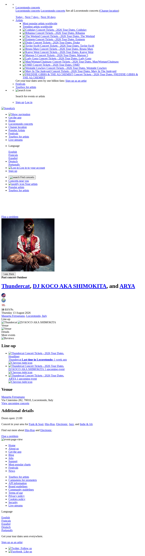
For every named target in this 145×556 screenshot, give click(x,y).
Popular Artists (16, 130)
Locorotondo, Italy (36, 315)
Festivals (20, 83)
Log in (28, 102)
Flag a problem (9, 216)
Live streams (15, 139)
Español (13, 158)
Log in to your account (32, 167)
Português (14, 164)
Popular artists (16, 187)
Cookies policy (16, 499)
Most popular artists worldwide (40, 23)
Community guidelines (21, 489)
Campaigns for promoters (22, 480)
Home (11, 120)
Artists (19, 20)
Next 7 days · (32, 17)
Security (13, 502)
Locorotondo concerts (28, 7)
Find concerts (27, 177)
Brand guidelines (17, 486)
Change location (109, 10)
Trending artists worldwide (38, 26)
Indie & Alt (86, 424)
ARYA (127, 286)
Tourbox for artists (26, 87)
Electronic (62, 424)
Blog (11, 454)
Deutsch (13, 161)
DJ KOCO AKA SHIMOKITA (69, 286)
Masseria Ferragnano (13, 315)
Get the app (14, 451)
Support (12, 461)
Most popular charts (19, 464)
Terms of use (15, 492)
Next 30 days (48, 17)
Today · (20, 17)
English (12, 151)
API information (17, 483)
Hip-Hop (50, 424)
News (11, 470)
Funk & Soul (36, 424)
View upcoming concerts (15, 403)
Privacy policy (16, 495)
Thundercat (15, 286)
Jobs (10, 458)
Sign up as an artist (75, 80)
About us (13, 448)
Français (13, 155)
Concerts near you (18, 180)
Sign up (20, 102)
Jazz (71, 424)
